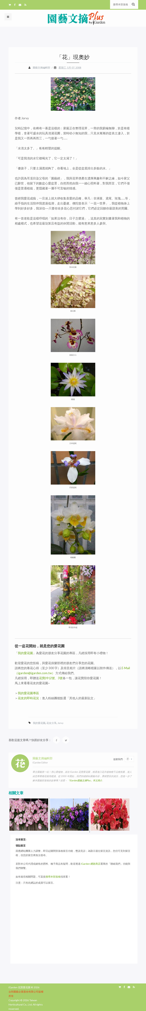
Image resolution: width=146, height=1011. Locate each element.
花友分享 (51, 722)
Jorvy (60, 722)
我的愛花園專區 (28, 693)
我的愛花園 (25, 653)
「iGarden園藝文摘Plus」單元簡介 (84, 780)
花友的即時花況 (28, 698)
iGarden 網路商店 (90, 863)
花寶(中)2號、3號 (51, 678)
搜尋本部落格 (53, 876)
